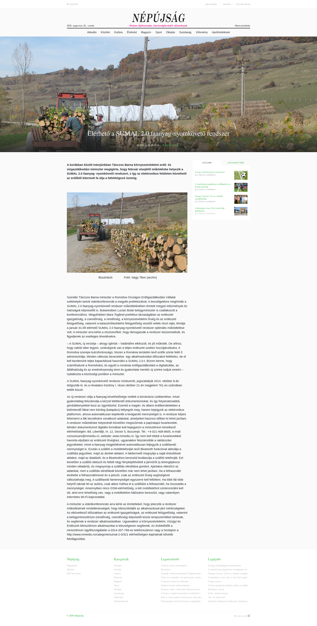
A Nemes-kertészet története (174, 581)
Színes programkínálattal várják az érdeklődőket (229, 585)
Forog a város (214, 581)
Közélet (105, 32)
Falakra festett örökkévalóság (175, 585)
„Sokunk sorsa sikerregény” (174, 565)
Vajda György (171, 145)
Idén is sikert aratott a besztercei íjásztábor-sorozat (182, 597)
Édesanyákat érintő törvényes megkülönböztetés (182, 601)
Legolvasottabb (236, 163)
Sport (159, 32)
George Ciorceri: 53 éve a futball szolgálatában (209, 197)
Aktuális (92, 32)
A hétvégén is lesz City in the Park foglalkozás (209, 209)
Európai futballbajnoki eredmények (210, 172)
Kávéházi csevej (216, 589)
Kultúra (118, 32)
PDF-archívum (243, 4)
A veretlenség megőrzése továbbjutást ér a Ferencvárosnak (213, 185)
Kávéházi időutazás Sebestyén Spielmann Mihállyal (229, 601)
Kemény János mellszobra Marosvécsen (180, 589)
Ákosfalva (166, 569)
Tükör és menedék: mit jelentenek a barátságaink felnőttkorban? (182, 577)
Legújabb (206, 163)
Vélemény (202, 32)
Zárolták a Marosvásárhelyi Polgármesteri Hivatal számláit (182, 573)
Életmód (132, 32)
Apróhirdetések (221, 32)
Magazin (146, 32)
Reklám (226, 4)
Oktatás (170, 32)
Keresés (73, 4)
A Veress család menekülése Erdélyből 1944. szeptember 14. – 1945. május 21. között (182, 593)
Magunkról (211, 4)
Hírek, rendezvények (218, 593)
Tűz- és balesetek (216, 597)
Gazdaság (185, 32)
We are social (241, 616)
